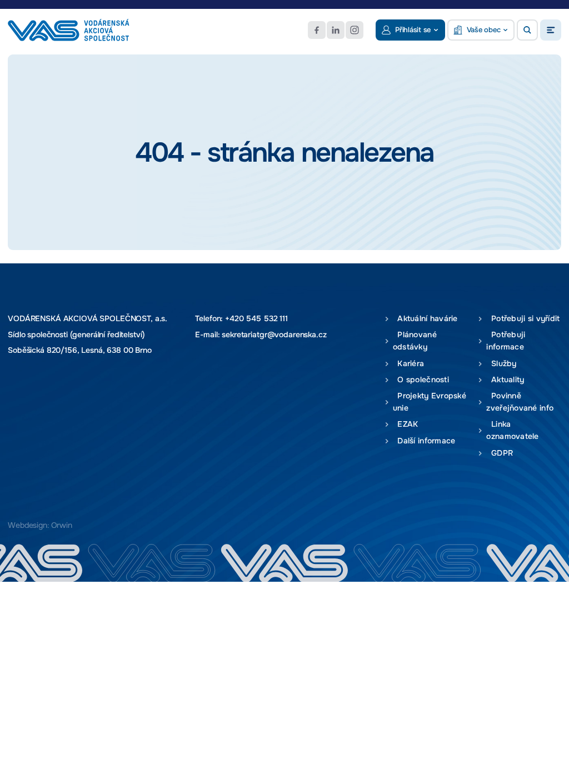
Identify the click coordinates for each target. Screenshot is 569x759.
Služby (501, 363)
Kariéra (408, 363)
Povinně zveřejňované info (519, 402)
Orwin (61, 525)
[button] (527, 30)
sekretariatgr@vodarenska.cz (274, 334)
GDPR (499, 453)
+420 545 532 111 (256, 318)
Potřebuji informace (505, 341)
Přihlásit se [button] (413, 29)
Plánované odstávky (415, 341)
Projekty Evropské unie (429, 402)
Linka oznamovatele (512, 430)
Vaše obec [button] (484, 29)
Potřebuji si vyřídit (523, 318)
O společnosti (421, 380)
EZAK (405, 424)
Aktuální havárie (425, 318)
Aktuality (505, 380)
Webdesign (27, 525)
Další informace (424, 441)
